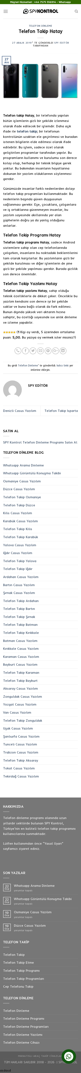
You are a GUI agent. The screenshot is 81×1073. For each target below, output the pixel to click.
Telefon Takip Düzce (19, 505)
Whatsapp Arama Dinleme (23, 465)
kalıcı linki (63, 365)
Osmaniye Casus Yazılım (22, 481)
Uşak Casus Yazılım (18, 728)
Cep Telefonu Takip (18, 986)
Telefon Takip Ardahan (21, 601)
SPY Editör (61, 42)
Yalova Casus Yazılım (19, 545)
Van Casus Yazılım (17, 712)
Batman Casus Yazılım (20, 641)
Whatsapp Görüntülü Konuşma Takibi (32, 473)
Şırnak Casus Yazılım (19, 593)
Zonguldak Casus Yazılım (22, 696)
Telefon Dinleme (40, 25)
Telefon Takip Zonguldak (22, 720)
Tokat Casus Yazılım (19, 768)
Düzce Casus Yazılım (19, 489)
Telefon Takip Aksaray (20, 760)
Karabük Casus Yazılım (20, 521)
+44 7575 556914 (45, 2)
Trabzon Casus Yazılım (20, 752)
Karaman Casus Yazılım (21, 657)
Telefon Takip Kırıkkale (21, 633)
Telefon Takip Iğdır (17, 569)
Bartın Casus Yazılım (19, 585)
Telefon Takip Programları (23, 978)
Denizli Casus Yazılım (19, 411)
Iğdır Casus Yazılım (17, 553)
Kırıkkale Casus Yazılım (21, 648)
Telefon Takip (14, 955)
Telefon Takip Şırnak (19, 617)
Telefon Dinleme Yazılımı (22, 1034)
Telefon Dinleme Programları (26, 1026)
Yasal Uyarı (53, 843)
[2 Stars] (7, 332)
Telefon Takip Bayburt (20, 680)
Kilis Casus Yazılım (17, 513)
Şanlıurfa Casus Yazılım (21, 736)
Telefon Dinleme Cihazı (21, 1042)
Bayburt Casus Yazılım (20, 664)
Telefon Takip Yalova (19, 561)
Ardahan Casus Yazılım (20, 577)
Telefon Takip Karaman (21, 672)
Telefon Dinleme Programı (23, 1018)
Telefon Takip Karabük (20, 537)
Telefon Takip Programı (21, 970)
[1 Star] (4, 332)
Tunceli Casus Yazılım (20, 744)
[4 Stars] (12, 332)
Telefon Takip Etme (18, 962)
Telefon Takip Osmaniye (22, 497)
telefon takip (27, 131)
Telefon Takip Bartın (19, 609)
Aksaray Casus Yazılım (20, 688)
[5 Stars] (14, 332)
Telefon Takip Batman (20, 624)
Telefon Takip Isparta (61, 411)
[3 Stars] (9, 332)
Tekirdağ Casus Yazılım (21, 776)
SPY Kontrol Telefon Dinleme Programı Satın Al (40, 442)
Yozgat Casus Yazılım (19, 704)
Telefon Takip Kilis (17, 529)
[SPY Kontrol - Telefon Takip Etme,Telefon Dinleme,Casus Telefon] (40, 11)
